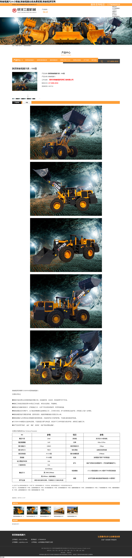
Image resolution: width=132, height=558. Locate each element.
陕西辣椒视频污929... (59, 516)
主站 (53, 550)
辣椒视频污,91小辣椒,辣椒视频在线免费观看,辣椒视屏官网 (27, 1)
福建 (68, 550)
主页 (13, 45)
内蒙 (77, 550)
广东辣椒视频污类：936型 (105, 487)
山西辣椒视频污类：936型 (24, 490)
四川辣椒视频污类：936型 (51, 487)
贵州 (65, 550)
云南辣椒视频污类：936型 (37, 487)
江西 (71, 550)
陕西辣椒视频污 (27, 45)
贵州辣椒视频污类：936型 (64, 487)
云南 (59, 550)
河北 (56, 550)
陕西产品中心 (19, 45)
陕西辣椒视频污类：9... (45, 516)
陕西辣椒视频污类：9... (18, 516)
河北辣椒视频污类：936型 (24, 487)
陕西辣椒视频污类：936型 (38, 490)
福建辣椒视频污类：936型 (78, 487)
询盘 (27, 102)
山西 (80, 550)
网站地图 (63, 552)
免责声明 (69, 552)
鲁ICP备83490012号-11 (47, 548)
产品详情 (17, 102)
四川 (62, 550)
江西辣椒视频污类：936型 (91, 487)
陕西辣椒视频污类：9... (32, 516)
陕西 (83, 550)
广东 (74, 550)
